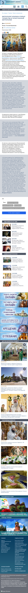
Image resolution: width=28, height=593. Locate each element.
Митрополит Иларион (12, 202)
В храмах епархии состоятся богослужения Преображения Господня (11, 467)
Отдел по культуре (19, 547)
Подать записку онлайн (6, 568)
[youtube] (18, 6)
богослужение (17, 205)
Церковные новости (5, 549)
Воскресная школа (19, 558)
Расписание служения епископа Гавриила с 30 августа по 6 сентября (12, 443)
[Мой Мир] (8, 32)
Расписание (18, 568)
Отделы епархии (19, 538)
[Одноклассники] (6, 32)
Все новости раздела (14, 212)
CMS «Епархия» (20, 578)
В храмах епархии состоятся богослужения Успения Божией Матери (14, 492)
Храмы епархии (19, 566)
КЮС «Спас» (17, 561)
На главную (4, 13)
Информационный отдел (20, 564)
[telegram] (22, 6)
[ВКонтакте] (5, 32)
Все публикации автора (9, 27)
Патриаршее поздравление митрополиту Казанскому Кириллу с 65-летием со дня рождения (18, 285)
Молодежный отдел (19, 563)
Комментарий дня (5, 543)
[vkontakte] (14, 6)
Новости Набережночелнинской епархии (6, 541)
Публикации (3, 545)
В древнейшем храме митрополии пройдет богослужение (17, 234)
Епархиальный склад (19, 557)
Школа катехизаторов (19, 560)
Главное (10, 13)
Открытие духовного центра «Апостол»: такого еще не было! (18, 249)
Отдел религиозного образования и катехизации (21, 544)
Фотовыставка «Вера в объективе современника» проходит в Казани (18, 242)
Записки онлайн (5, 566)
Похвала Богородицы (8, 205)
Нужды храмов (4, 571)
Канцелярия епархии (19, 540)
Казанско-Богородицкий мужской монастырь (13, 208)
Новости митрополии (17, 13)
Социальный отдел (19, 541)
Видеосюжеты (4, 552)
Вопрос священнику (20, 571)
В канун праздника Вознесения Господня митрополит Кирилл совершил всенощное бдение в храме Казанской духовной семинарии (13, 416)
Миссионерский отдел (19, 556)
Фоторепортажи (4, 550)
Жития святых (4, 546)
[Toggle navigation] (2, 6)
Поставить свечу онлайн (6, 570)
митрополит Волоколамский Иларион (15, 60)
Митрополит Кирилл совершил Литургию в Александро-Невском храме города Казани (11, 364)
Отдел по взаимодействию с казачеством (20, 546)
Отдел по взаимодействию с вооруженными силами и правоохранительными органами (20, 551)
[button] (26, 6)
